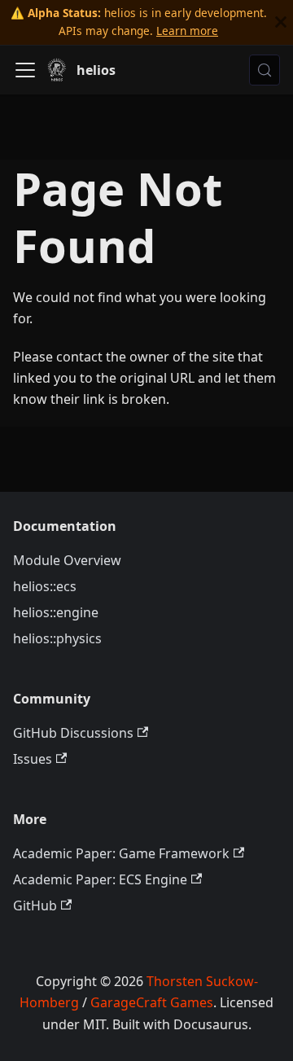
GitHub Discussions (73, 733)
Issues (32, 759)
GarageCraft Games (151, 1002)
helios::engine (55, 612)
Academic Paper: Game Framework (121, 853)
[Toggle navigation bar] (25, 70)
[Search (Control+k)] (264, 70)
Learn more (187, 30)
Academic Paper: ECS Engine (100, 879)
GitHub (35, 905)
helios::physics (57, 638)
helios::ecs (45, 586)
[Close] (281, 22)
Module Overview (67, 560)
